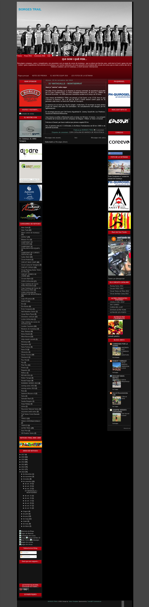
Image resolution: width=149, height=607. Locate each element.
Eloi (22, 304)
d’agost (25, 511)
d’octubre (26, 479)
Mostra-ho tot (127, 428)
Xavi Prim (24, 431)
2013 (23, 464)
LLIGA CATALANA (27, 319)
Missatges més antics (98, 138)
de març (26, 524)
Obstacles (25, 352)
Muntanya (24, 342)
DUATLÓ (24, 301)
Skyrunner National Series (30, 409)
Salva (23, 396)
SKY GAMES (114, 305)
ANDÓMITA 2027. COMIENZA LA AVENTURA (125, 351)
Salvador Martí (26, 398)
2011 (23, 469)
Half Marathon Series (28, 311)
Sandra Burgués (26, 401)
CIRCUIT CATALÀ (27, 267)
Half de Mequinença (125, 380)
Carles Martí (25, 257)
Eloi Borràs (25, 306)
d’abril (25, 521)
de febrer (26, 526)
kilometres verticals (28, 317)
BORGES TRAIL (30, 9)
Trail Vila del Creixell (125, 414)
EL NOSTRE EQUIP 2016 (59, 76)
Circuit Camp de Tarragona (30, 265)
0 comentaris (99, 130)
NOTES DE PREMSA (39, 76)
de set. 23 (28, 488)
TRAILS (24, 418)
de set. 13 (28, 501)
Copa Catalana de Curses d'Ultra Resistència (29, 284)
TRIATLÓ (24, 425)
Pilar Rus (24, 365)
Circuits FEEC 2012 (116, 288)
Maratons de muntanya (29, 329)
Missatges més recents (53, 138)
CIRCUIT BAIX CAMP (29, 262)
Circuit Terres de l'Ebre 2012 (119, 291)
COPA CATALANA (27, 281)
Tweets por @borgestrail (116, 278)
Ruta (23, 391)
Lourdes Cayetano (27, 326)
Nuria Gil (24, 349)
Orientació (25, 357)
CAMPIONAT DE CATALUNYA (27, 243)
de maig (26, 519)
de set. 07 (28, 506)
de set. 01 (28, 508)
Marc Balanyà (26, 331)
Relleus (24, 373)
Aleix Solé (25, 227)
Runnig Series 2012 (116, 286)
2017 (23, 454)
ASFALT (24, 237)
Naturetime (25, 344)
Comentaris (26, 556)
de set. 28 (28, 486)
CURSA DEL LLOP (116, 307)
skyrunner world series (29, 411)
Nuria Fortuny (26, 347)
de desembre (27, 474)
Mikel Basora (25, 336)
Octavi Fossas (26, 355)
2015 (23, 459)
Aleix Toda (25, 230)
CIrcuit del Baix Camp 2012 (119, 294)
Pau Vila (24, 360)
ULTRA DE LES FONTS (118, 312)
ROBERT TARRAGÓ (119, 361)
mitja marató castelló (28, 339)
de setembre (27, 481)
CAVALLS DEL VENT (117, 302)
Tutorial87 (90, 601)
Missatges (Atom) (61, 142)
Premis (23, 368)
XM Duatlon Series (27, 433)
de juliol (26, 514)
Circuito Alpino (26, 278)
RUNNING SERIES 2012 (29, 383)
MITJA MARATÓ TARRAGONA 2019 (125, 365)
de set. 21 (28, 496)
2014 (23, 462)
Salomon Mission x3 (28, 393)
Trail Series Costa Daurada (30, 414)
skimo (23, 406)
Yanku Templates (73, 601)
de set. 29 (28, 484)
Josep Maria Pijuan (28, 314)
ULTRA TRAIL (26, 428)
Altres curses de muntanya (30, 233)
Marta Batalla (26, 334)
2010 (23, 472)
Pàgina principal (23, 76)
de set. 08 (28, 503)
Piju (22, 362)
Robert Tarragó (26, 378)
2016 (23, 457)
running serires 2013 (28, 388)
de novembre (27, 476)
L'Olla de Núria (124, 397)
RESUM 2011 (26, 375)
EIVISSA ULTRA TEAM (118, 310)
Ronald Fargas (26, 380)
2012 (23, 467)
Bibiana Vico (25, 239)
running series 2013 (28, 386)
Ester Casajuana (27, 309)
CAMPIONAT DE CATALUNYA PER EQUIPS (30, 247)
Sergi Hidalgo (26, 404)
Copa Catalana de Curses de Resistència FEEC (31, 289)
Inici (75, 138)
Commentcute (97, 601)
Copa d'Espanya (27, 299)
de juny (25, 516)
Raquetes (24, 370)
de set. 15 (28, 498)
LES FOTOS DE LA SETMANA (82, 76)
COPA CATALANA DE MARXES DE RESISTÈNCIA (31, 293)
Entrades (25, 552)
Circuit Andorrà (26, 259)
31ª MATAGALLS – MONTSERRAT (31, 491)
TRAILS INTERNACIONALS (30, 421)
